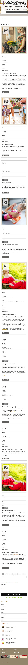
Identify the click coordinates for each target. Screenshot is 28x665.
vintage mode (21, 301)
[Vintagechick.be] (14, 2)
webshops (4, 303)
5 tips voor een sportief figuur (10, 244)
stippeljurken (8, 412)
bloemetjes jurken (14, 411)
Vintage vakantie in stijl (8, 364)
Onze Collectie (3, 650)
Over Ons (3, 649)
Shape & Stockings (16, 9)
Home (6, 6)
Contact (15, 649)
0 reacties (4, 65)
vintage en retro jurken (21, 78)
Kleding (11, 6)
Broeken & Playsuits (9, 8)
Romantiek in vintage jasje (9, 407)
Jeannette (4, 57)
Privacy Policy (16, 652)
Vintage (8, 61)
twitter (4, 70)
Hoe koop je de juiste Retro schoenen (12, 449)
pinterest (7, 70)
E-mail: (2, 589)
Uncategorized (4, 614)
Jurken (9, 301)
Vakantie (3, 352)
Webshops (12, 297)
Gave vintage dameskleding (9, 314)
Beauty (3, 348)
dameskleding (4, 301)
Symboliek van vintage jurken (10, 73)
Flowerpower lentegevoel (8, 510)
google (6, 70)
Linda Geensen (4, 293)
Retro (5, 18)
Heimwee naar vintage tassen (10, 552)
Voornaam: (3, 584)
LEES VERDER (6, 92)
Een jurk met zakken (7, 144)
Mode (3, 61)
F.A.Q (15, 650)
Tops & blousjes (18, 6)
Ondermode (8, 9)
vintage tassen (15, 554)
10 (22, 573)
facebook (3, 70)
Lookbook (3, 606)
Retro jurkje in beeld (7, 182)
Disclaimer (3, 652)
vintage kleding (16, 301)
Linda (3, 129)
